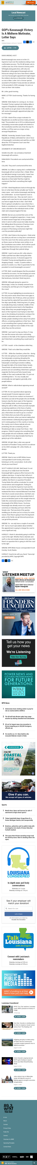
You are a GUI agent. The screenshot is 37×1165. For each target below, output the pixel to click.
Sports (4, 805)
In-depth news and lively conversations (18, 884)
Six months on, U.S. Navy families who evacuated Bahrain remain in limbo (17, 735)
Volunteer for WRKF (8, 1139)
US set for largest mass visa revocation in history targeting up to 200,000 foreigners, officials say (18, 726)
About (5, 1120)
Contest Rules (7, 1146)
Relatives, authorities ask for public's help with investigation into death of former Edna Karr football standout (19, 828)
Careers (5, 1135)
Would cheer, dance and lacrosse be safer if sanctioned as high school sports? (18, 811)
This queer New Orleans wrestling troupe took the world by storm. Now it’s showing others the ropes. (20, 837)
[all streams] (34, 1163)
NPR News (6, 703)
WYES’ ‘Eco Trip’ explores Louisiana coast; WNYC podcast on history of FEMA (24, 1008)
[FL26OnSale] (18, 616)
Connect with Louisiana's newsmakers (18, 957)
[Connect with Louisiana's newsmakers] (18, 940)
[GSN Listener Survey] (18, 653)
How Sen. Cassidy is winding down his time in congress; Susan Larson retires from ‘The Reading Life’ (24, 1025)
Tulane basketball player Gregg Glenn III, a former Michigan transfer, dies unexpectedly (19, 819)
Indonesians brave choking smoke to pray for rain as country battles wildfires (19, 710)
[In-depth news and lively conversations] (18, 862)
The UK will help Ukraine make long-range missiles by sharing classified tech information (19, 717)
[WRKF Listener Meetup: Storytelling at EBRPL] (18, 582)
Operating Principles (8, 1143)
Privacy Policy (7, 1128)
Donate (31, 2)
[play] (3, 1163)
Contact (5, 1124)
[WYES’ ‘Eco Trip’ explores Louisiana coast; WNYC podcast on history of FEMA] (7, 1009)
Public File (6, 1132)
